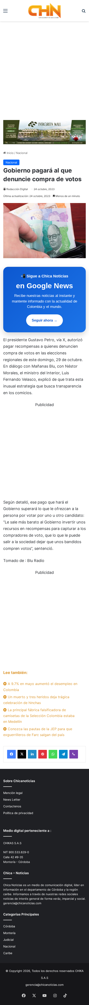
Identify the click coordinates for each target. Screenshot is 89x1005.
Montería (9, 933)
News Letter (11, 799)
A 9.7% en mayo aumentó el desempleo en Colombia (40, 687)
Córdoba (9, 926)
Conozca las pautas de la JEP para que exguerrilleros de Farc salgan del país (37, 732)
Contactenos (12, 806)
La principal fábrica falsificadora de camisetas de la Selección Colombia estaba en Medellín (39, 716)
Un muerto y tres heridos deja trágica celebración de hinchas (36, 700)
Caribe (7, 953)
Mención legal (12, 793)
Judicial (8, 939)
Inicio (10, 153)
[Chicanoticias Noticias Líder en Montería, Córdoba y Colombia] (44, 10)
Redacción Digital (17, 189)
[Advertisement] (44, 72)
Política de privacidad (18, 813)
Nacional (21, 153)
